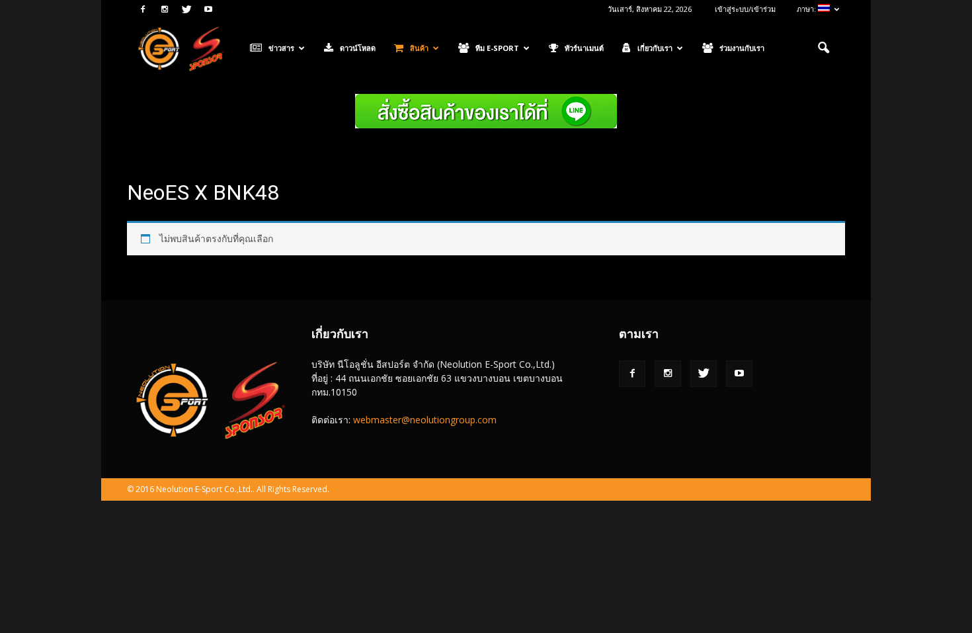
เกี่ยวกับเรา (654, 48)
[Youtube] (208, 9)
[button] (823, 48)
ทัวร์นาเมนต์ (584, 48)
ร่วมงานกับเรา (741, 48)
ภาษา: (807, 9)
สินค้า (419, 48)
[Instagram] (165, 9)
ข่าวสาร (281, 48)
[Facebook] (143, 9)
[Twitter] (186, 9)
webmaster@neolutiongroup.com (425, 419)
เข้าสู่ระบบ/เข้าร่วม (745, 9)
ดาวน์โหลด (358, 48)
